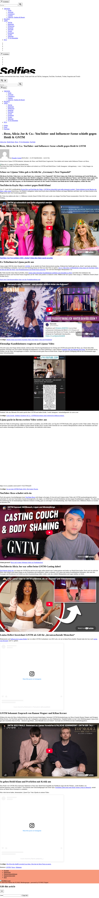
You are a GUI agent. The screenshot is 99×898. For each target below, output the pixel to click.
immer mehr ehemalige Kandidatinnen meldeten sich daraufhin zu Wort (50, 273)
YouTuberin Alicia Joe (7, 570)
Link (1, 895)
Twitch (10, 31)
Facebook (11, 33)
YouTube (10, 29)
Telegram (10, 36)
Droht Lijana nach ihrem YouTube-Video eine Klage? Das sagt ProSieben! (29, 339)
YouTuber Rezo (30, 497)
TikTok (10, 22)
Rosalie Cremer (16, 158)
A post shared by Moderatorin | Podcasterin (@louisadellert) (32, 707)
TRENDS (7, 9)
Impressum (7, 872)
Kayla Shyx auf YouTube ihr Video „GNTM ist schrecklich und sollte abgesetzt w (46, 189)
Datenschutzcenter (9, 876)
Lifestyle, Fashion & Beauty (16, 17)
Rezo (16, 142)
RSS (5, 877)
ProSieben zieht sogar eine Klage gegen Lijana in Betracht (73, 787)
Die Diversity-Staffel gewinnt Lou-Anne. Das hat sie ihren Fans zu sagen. (28, 864)
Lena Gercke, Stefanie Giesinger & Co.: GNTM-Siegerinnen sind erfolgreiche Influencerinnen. (35, 415)
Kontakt (6, 870)
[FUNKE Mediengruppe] (5, 881)
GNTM (27, 266)
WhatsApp (11, 26)
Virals (9, 10)
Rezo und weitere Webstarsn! (27, 562)
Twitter (10, 34)
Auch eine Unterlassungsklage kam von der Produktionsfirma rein (20, 279)
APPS (6, 21)
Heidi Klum (10, 142)
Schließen (6, 1)
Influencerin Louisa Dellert (19, 639)
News (13, 867)
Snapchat (10, 28)
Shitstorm (19, 867)
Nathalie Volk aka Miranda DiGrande (73, 349)
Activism (10, 12)
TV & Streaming (13, 38)
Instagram (11, 24)
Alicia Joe (3, 142)
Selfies (6, 125)
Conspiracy (11, 14)
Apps (5, 127)
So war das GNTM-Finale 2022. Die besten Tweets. (22, 489)
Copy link (25, 895)
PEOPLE (7, 19)
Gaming (10, 15)
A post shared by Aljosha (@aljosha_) (31, 858)
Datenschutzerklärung (10, 874)
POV (5, 40)
